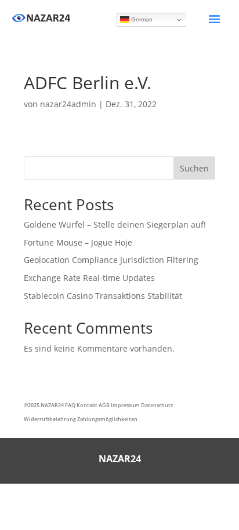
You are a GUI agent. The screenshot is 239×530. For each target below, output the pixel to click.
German (141, 19)
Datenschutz (157, 405)
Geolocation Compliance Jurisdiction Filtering (111, 259)
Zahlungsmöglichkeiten (107, 419)
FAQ (70, 405)
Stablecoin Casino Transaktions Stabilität (103, 295)
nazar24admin (68, 103)
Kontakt (87, 405)
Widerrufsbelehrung (50, 419)
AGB (104, 405)
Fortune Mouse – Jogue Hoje (78, 242)
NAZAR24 (52, 405)
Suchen (194, 168)
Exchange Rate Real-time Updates (89, 277)
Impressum (125, 405)
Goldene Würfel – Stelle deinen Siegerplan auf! (115, 224)
